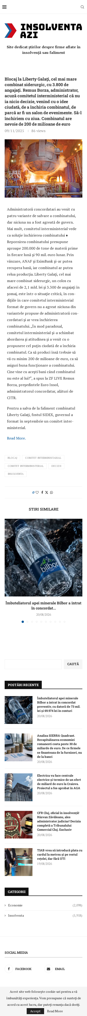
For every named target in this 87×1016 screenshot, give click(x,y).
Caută (73, 664)
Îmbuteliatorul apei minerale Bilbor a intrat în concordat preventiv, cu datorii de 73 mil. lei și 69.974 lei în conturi (58, 704)
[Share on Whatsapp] (51, 492)
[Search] (82, 7)
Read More (55, 1011)
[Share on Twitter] (46, 492)
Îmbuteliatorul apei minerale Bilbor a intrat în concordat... (43, 605)
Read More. (16, 438)
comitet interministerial (26, 466)
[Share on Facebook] (42, 492)
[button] (9, 570)
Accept (35, 1011)
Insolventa (16, 473)
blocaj (12, 457)
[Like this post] (37, 492)
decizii (56, 466)
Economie (45, 905)
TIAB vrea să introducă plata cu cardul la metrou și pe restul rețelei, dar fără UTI (59, 854)
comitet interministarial (43, 457)
